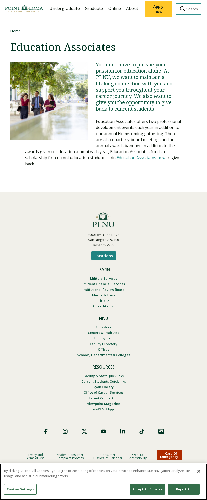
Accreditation (103, 306)
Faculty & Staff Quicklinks (103, 376)
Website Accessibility (138, 456)
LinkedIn (123, 431)
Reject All (184, 489)
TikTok (142, 431)
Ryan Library (103, 387)
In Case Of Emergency (169, 455)
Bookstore (103, 327)
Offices (103, 349)
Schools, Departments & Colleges (103, 355)
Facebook (46, 431)
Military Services (103, 278)
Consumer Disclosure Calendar (107, 456)
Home (15, 30)
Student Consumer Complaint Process (70, 456)
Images (161, 431)
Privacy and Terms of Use (34, 456)
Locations (103, 255)
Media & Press (103, 295)
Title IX (103, 300)
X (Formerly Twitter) (84, 431)
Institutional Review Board (103, 289)
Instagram (65, 431)
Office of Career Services (103, 392)
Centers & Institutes (103, 332)
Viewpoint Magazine (103, 403)
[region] (103, 481)
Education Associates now (141, 158)
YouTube (103, 431)
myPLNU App (103, 409)
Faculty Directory (103, 343)
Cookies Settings (20, 489)
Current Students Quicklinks (103, 381)
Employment (104, 338)
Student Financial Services (103, 284)
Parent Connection (103, 398)
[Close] (198, 471)
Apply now (158, 9)
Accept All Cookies (147, 489)
